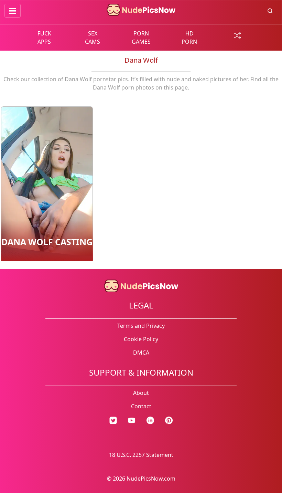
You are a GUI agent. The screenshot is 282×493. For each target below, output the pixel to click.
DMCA (141, 352)
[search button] (270, 10)
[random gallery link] (238, 35)
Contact (141, 406)
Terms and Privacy (141, 325)
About (141, 393)
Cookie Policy (141, 339)
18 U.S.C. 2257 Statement (141, 455)
